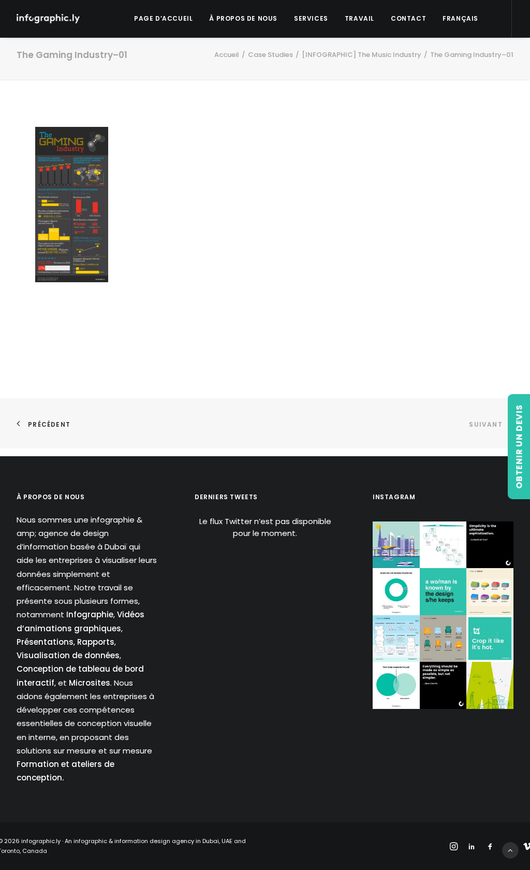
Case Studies (270, 55)
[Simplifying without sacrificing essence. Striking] (443, 685)
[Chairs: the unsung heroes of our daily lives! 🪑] (443, 638)
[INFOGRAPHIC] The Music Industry (361, 55)
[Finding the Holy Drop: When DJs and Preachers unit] (396, 685)
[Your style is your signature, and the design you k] (443, 591)
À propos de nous (243, 18)
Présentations (45, 641)
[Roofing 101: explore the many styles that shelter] (489, 591)
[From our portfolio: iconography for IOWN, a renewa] (489, 685)
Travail (359, 18)
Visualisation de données (68, 655)
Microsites (89, 682)
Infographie (89, 614)
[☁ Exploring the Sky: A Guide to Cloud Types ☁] (396, 638)
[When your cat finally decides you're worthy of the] (396, 591)
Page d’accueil (163, 18)
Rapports (95, 641)
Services (311, 18)
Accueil (226, 55)
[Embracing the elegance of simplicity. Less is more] (489, 545)
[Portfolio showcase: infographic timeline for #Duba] (443, 545)
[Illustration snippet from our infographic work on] (396, 545)
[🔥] (489, 638)
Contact (408, 18)
